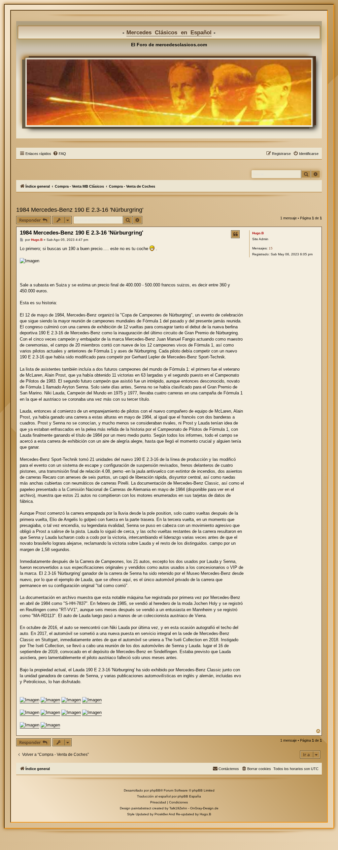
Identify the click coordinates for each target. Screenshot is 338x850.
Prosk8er (161, 814)
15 (271, 248)
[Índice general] (169, 92)
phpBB (155, 790)
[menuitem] (59, 154)
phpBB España (189, 796)
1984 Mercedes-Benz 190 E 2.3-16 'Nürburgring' (79, 209)
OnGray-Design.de (204, 808)
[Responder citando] (235, 234)
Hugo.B (258, 233)
